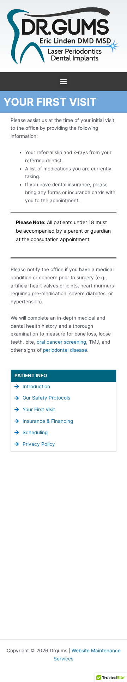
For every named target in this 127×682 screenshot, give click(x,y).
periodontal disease (65, 350)
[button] (63, 81)
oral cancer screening (61, 342)
